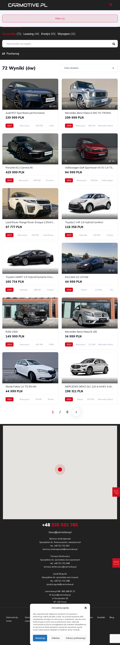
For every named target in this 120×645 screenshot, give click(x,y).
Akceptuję (40, 638)
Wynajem (67, 34)
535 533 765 (60, 525)
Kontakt (101, 617)
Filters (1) (60, 18)
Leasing (31, 34)
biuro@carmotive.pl (60, 532)
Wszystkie (12, 34)
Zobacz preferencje (75, 638)
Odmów (56, 638)
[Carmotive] (27, 5)
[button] (85, 607)
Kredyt (48, 34)
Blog (112, 617)
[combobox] (89, 68)
